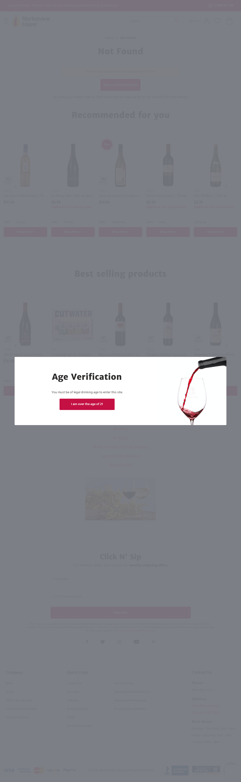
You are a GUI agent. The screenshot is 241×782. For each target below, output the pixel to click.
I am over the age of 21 (87, 404)
